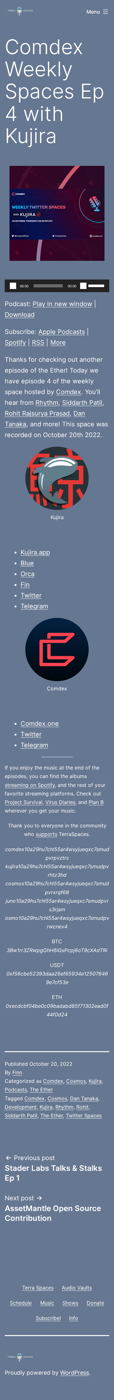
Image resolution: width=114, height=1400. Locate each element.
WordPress (74, 1372)
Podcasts (16, 1089)
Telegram (34, 606)
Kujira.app (35, 552)
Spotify (15, 342)
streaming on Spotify (30, 785)
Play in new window (62, 304)
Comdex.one (40, 723)
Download (20, 314)
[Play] (13, 286)
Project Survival (23, 802)
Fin (25, 584)
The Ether (41, 1089)
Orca (28, 574)
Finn (17, 1072)
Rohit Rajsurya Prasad (37, 413)
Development (21, 1107)
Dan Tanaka (84, 1098)
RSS (38, 342)
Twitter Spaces (84, 1115)
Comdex (68, 392)
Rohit (82, 1107)
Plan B (96, 802)
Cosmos (76, 1081)
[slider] (97, 285)
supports (46, 834)
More (58, 342)
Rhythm (46, 402)
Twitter (31, 595)
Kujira (95, 1081)
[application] (57, 285)
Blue (27, 563)
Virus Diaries (60, 802)
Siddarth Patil (82, 402)
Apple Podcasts (61, 332)
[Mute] (83, 286)
